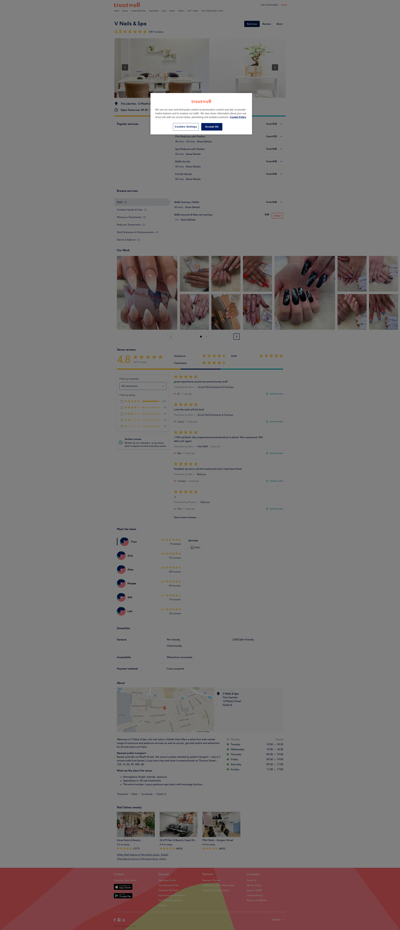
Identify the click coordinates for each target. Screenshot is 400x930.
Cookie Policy (238, 117)
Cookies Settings (186, 126)
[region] (201, 113)
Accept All (211, 126)
